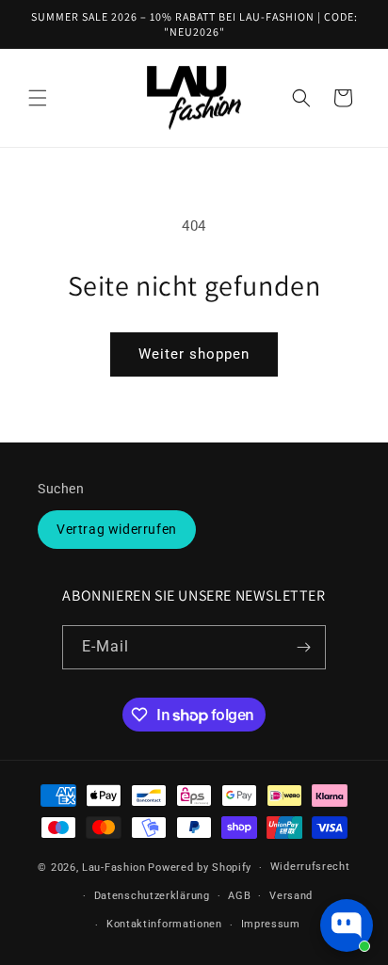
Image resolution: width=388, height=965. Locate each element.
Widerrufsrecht (310, 866)
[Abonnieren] (304, 647)
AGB (239, 896)
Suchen (61, 488)
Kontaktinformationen (164, 924)
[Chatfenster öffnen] (346, 925)
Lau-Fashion (114, 867)
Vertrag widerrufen (117, 529)
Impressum (270, 924)
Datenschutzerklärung (152, 896)
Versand (291, 896)
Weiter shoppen (194, 354)
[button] (37, 98)
